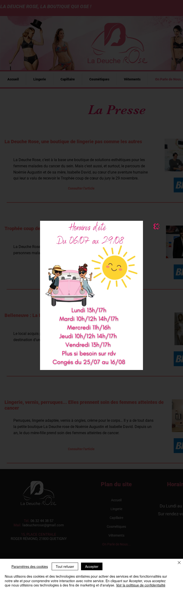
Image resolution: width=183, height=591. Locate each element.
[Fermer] (179, 563)
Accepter (91, 566)
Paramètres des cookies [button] (29, 566)
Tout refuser (65, 566)
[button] (156, 226)
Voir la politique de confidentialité (140, 585)
